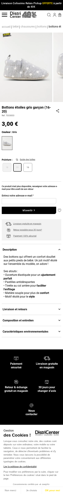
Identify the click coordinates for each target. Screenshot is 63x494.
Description (10, 249)
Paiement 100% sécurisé (24, 236)
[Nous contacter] (31, 405)
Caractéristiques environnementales (25, 331)
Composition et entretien (18, 320)
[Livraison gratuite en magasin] (46, 358)
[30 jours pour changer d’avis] (47, 381)
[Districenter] (15, 15)
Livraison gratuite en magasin (27, 224)
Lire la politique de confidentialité (20, 466)
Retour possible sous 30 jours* (27, 230)
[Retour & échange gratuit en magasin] (16, 381)
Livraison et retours (15, 309)
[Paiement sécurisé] (16, 358)
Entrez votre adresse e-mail (18, 195)
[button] (47, 15)
